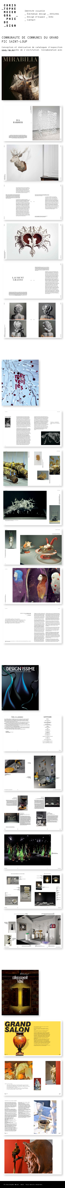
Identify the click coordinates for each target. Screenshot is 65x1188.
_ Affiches (53, 14)
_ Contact (30, 20)
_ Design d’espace (35, 17)
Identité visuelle (35, 11)
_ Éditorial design (35, 14)
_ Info (49, 17)
